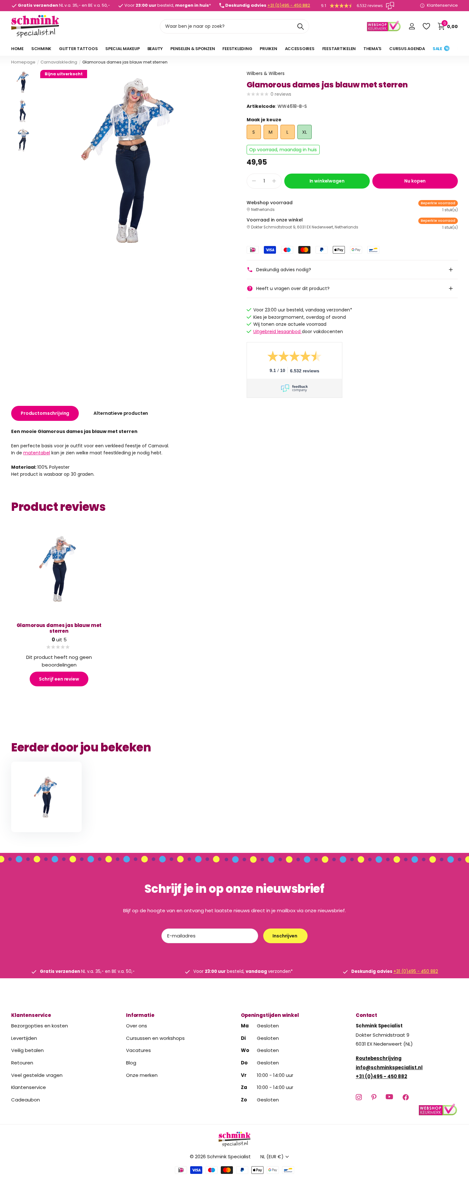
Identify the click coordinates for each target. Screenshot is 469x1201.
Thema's (372, 49)
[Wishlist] (426, 26)
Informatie (140, 1015)
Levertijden (24, 1037)
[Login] (412, 26)
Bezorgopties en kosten (39, 1025)
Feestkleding (237, 49)
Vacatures (138, 1050)
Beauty (155, 49)
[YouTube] (389, 1097)
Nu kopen (415, 181)
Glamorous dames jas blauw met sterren (59, 628)
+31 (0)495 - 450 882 (288, 5)
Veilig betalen (27, 1050)
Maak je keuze (264, 119)
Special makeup (122, 49)
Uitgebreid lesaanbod (277, 331)
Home (17, 49)
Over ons (136, 1025)
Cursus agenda (407, 49)
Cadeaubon (25, 1099)
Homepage (23, 62)
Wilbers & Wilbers (266, 73)
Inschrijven (285, 936)
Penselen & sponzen (192, 49)
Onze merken (142, 1074)
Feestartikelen (339, 49)
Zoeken (300, 26)
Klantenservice (31, 1015)
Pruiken (268, 49)
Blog (131, 1062)
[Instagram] (359, 1097)
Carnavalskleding (59, 62)
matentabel (36, 453)
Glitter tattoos (78, 49)
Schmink (41, 49)
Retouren (22, 1062)
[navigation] (23, 82)
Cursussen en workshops (155, 1037)
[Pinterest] (373, 1097)
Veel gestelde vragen (37, 1074)
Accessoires (300, 49)
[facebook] (406, 1097)
